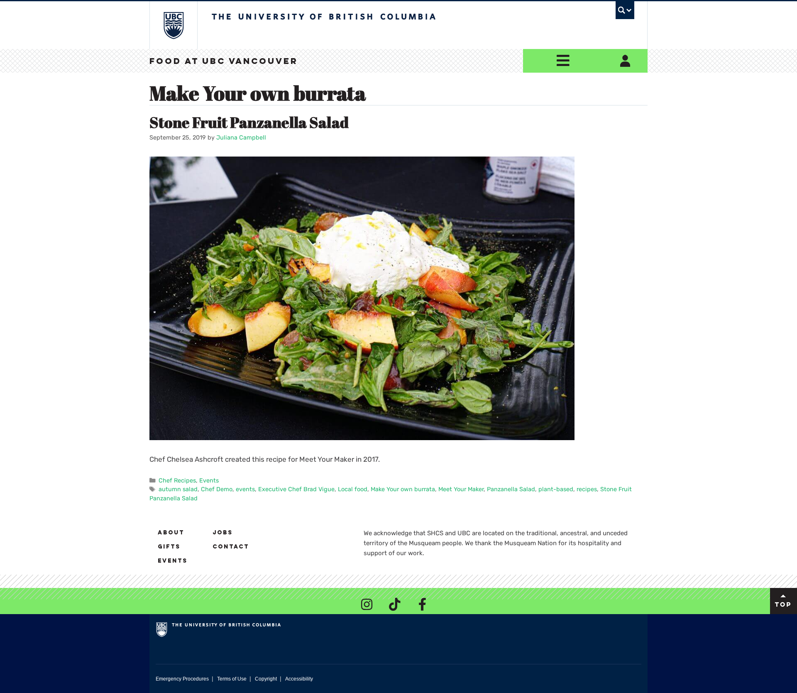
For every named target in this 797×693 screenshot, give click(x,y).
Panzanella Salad (511, 489)
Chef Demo (216, 489)
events (245, 489)
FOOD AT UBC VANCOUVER (223, 61)
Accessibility (299, 679)
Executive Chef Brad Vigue (296, 489)
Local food (352, 489)
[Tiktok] (395, 604)
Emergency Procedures (182, 679)
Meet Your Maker (461, 489)
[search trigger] (625, 10)
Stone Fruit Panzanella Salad (249, 122)
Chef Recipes (177, 480)
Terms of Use (232, 679)
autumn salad (178, 489)
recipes (587, 489)
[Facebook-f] (422, 604)
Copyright (266, 679)
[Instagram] (367, 604)
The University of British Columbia (173, 25)
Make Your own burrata (403, 489)
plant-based (555, 489)
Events (209, 480)
